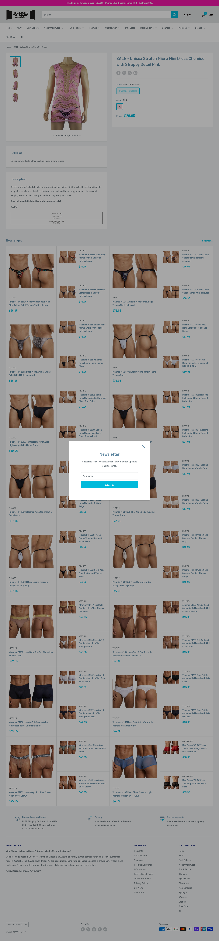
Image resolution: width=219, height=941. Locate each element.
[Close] (143, 446)
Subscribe (109, 484)
